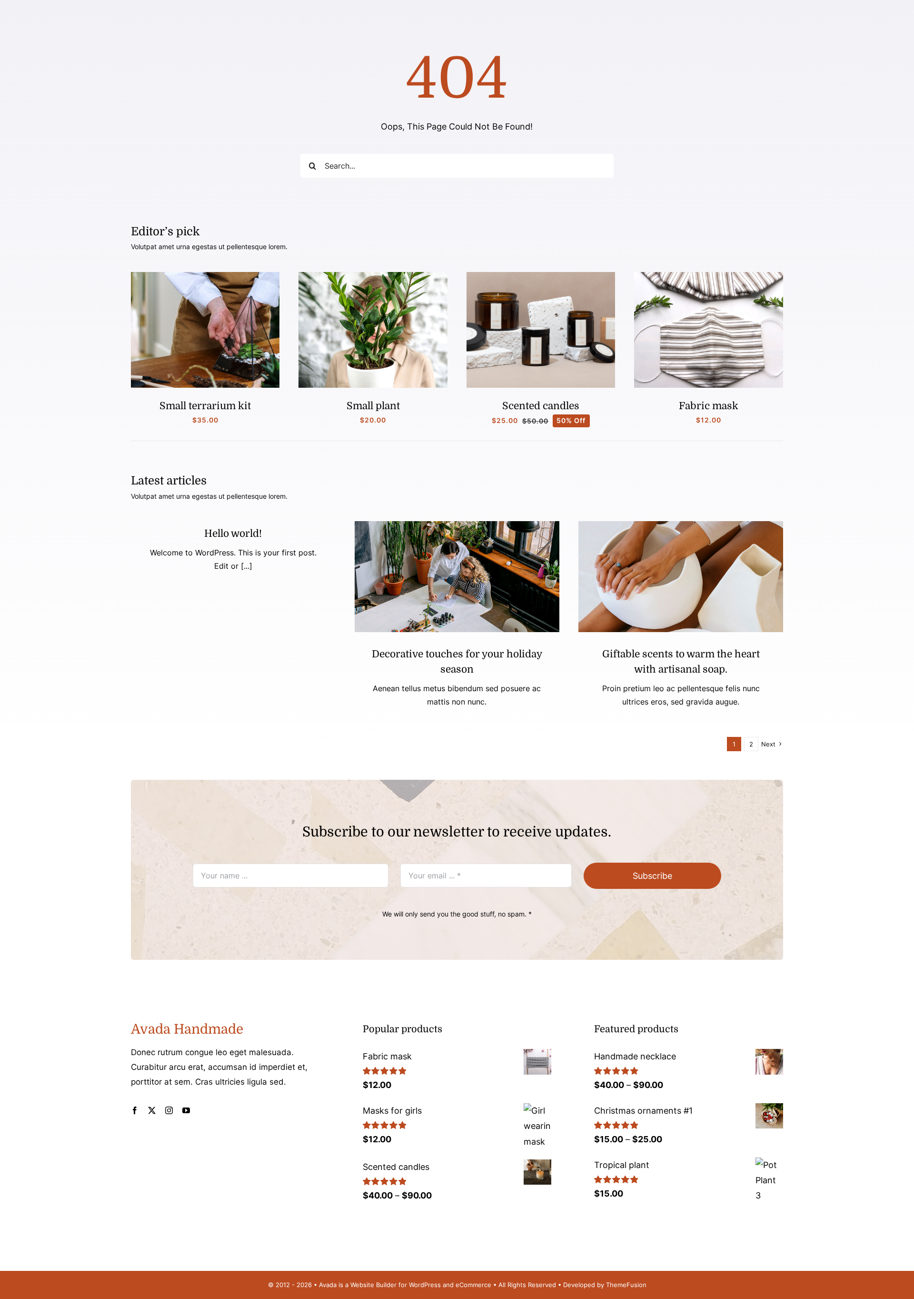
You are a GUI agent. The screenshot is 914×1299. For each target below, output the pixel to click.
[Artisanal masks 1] (708, 276)
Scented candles (540, 406)
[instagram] (169, 1110)
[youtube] (186, 1110)
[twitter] (152, 1110)
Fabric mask (708, 406)
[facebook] (135, 1110)
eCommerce (473, 1285)
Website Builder (373, 1285)
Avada (328, 1285)
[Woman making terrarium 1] (205, 276)
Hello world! (233, 533)
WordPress (425, 1285)
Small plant (373, 406)
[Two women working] (457, 525)
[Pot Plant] (372, 276)
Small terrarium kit (205, 406)
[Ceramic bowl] (680, 525)
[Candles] (541, 276)
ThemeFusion (626, 1285)
